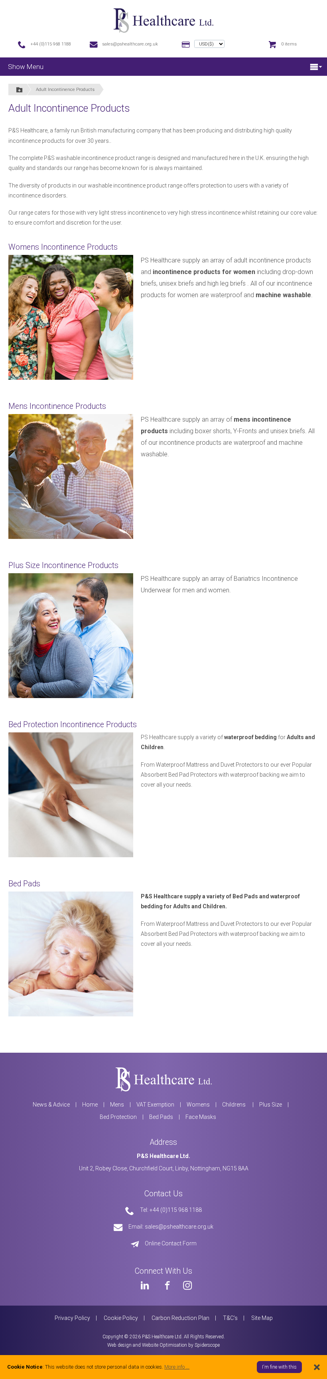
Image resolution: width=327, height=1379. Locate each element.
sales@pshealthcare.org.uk (130, 44)
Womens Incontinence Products (63, 247)
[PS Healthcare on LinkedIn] (144, 1285)
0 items (289, 44)
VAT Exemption (155, 1104)
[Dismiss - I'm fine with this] (317, 1367)
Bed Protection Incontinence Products (72, 724)
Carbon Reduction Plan (180, 1318)
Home (90, 1104)
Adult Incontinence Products (65, 89)
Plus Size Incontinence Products (63, 565)
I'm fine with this (279, 1367)
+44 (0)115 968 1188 (50, 44)
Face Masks (200, 1117)
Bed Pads (24, 883)
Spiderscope (207, 1345)
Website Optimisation (164, 1345)
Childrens (234, 1104)
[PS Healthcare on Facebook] (166, 1285)
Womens (198, 1104)
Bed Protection (118, 1117)
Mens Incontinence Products (57, 406)
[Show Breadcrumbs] (19, 89)
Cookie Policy (121, 1318)
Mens (117, 1104)
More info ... (176, 1367)
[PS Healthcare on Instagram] (187, 1285)
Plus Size (270, 1104)
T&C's (230, 1318)
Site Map (262, 1318)
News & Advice (51, 1104)
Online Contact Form (171, 1243)
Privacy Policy (72, 1318)
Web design (119, 1345)
